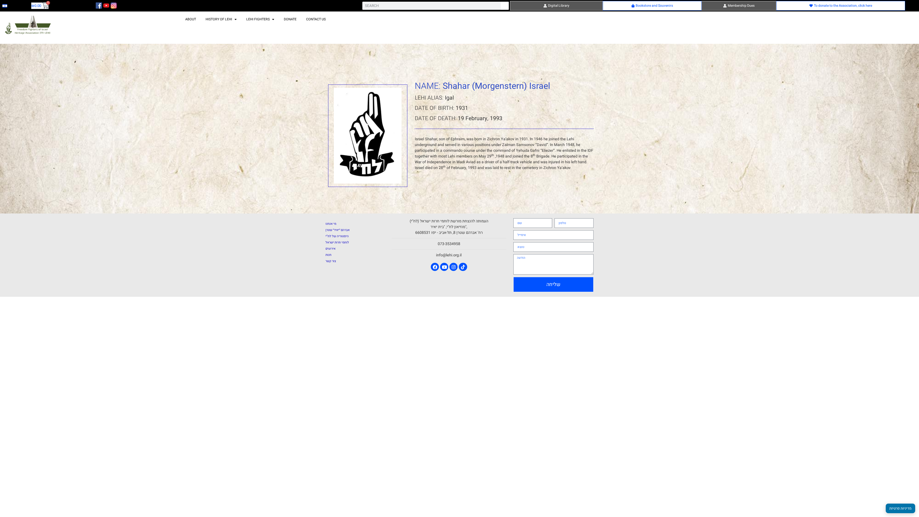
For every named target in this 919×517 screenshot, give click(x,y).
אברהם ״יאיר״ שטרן (337, 230)
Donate (290, 19)
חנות (328, 255)
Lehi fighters (258, 19)
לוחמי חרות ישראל (337, 242)
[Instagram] (453, 267)
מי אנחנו (330, 223)
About (190, 19)
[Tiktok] (463, 267)
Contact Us (316, 19)
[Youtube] (444, 267)
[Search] (505, 6)
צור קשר (330, 261)
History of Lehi (219, 19)
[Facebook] (435, 267)
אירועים (330, 248)
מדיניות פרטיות (900, 508)
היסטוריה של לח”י (337, 236)
